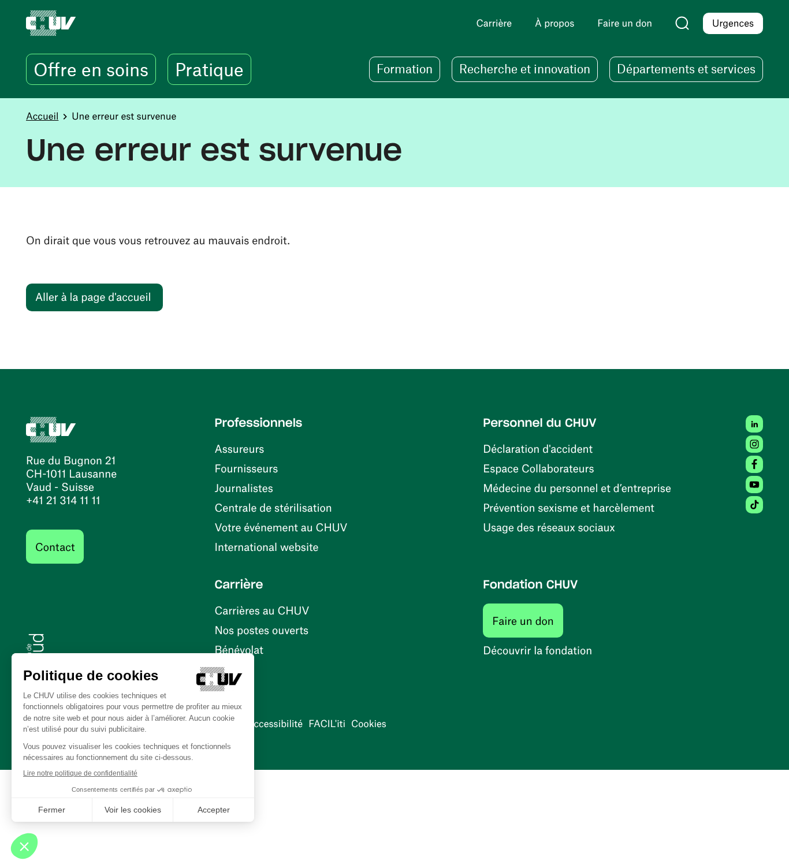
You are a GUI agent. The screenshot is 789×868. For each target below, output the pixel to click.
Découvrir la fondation (537, 650)
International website (267, 546)
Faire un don (527, 620)
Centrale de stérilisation (273, 507)
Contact (55, 546)
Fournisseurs (246, 468)
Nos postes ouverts (262, 629)
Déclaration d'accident (538, 448)
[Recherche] (682, 23)
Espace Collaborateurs (538, 468)
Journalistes (244, 487)
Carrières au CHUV (262, 610)
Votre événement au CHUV (281, 527)
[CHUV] (51, 428)
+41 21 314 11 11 (63, 499)
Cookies (368, 723)
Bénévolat (239, 649)
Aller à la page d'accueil (93, 296)
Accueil (42, 116)
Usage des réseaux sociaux (549, 527)
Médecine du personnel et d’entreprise (577, 487)
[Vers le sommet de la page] (763, 842)
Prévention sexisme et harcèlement (568, 507)
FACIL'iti (326, 723)
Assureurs (240, 448)
